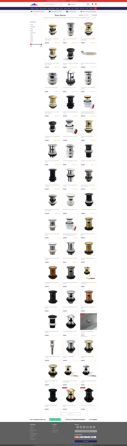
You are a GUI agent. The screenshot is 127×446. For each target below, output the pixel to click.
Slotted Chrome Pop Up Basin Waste (51, 87)
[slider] (30, 44)
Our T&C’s (31, 431)
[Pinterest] (84, 427)
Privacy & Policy (32, 435)
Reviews (53, 428)
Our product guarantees (34, 433)
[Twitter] (81, 427)
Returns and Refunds (33, 430)
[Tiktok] (94, 427)
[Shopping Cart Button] (96, 3)
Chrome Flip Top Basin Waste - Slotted (69, 331)
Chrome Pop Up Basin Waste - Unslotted (70, 160)
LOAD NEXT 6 (70, 413)
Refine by (34, 22)
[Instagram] (90, 427)
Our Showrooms (32, 439)
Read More (94, 17)
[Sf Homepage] (34, 4)
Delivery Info (32, 428)
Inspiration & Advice (55, 430)
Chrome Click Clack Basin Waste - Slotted (70, 306)
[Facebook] (77, 427)
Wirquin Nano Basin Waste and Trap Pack (70, 136)
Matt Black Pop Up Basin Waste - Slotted (88, 160)
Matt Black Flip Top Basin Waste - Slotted (88, 405)
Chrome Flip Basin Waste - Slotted (69, 87)
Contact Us (32, 426)
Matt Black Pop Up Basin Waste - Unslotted (88, 209)
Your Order (54, 426)
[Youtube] (87, 427)
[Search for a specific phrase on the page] (61, 4)
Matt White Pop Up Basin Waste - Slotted (70, 209)
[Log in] (92, 4)
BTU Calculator (54, 431)
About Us (31, 437)
